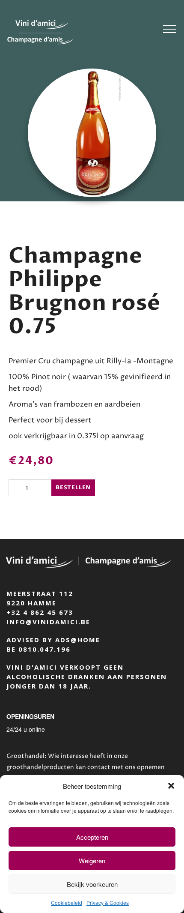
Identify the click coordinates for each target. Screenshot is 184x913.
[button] (171, 785)
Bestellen (73, 487)
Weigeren (92, 860)
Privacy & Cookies (107, 902)
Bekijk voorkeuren (92, 884)
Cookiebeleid (66, 902)
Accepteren (92, 836)
